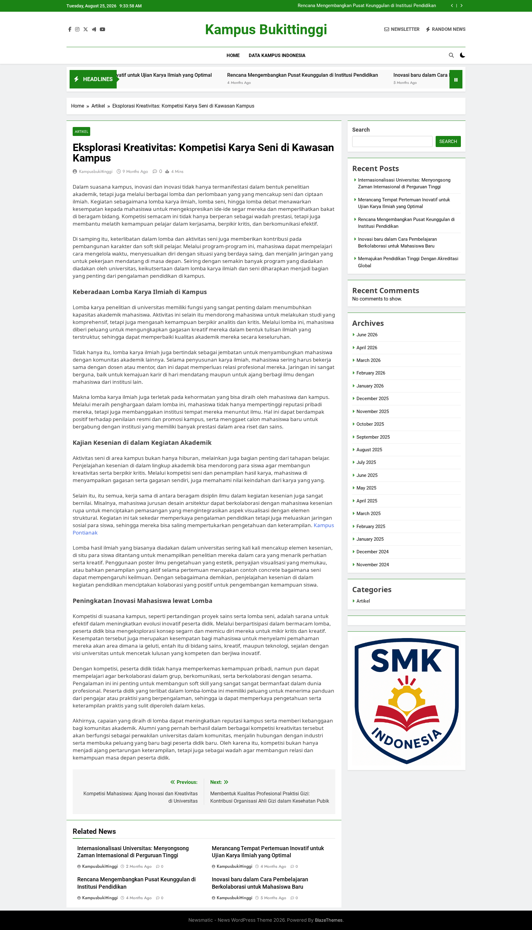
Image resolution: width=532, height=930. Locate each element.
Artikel (81, 131)
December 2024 (373, 552)
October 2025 (370, 424)
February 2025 (371, 526)
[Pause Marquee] (455, 79)
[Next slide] (461, 5)
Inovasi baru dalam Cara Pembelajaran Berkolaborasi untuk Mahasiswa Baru (445, 75)
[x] (85, 29)
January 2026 (370, 386)
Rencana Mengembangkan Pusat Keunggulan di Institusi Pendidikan (367, 5)
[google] (94, 29)
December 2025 (373, 398)
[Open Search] (451, 55)
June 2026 (367, 335)
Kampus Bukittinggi (266, 29)
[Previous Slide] (452, 5)
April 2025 (367, 501)
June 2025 (367, 475)
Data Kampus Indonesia (277, 55)
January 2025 (370, 539)
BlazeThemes (329, 920)
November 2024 (373, 564)
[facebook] (69, 29)
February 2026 (371, 373)
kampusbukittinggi (96, 171)
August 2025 (369, 450)
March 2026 (369, 360)
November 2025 (373, 411)
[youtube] (102, 29)
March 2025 (369, 513)
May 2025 (366, 488)
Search (361, 129)
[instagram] (77, 29)
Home (233, 55)
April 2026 (367, 347)
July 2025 (366, 462)
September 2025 (373, 437)
